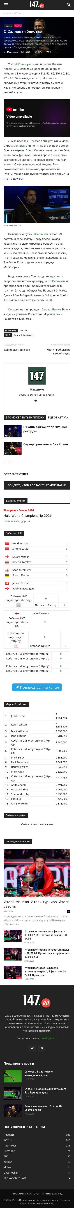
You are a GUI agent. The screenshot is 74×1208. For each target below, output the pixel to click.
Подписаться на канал (39, 687)
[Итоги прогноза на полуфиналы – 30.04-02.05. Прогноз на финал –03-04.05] (13, 936)
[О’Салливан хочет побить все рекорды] (13, 431)
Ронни (22, 64)
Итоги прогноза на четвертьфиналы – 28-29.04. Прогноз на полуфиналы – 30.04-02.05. (47, 953)
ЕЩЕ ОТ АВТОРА (58, 417)
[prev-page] (6, 462)
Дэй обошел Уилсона (17, 349)
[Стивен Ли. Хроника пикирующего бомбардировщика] (13, 1093)
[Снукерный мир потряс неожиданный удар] (13, 1076)
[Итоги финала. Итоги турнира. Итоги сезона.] (37, 873)
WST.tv (17, 13)
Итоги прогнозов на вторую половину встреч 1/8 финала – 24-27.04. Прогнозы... (45, 971)
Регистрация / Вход (52, 1193)
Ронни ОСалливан (23, 335)
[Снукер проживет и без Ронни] (13, 448)
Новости (6, 13)
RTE (6, 453)
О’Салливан (18, 145)
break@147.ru (49, 1038)
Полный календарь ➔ (17, 521)
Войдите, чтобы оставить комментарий (37, 485)
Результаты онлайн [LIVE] (25, 1193)
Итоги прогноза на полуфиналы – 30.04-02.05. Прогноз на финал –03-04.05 (46, 935)
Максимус (12, 52)
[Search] (69, 5)
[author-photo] (37, 384)
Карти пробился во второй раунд (58, 351)
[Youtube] (41, 1048)
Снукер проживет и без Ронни (45, 444)
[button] (6, 5)
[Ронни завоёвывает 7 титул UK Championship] (13, 1110)
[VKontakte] (37, 401)
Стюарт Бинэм (51, 309)
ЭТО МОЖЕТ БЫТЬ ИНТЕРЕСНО (25, 417)
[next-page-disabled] (11, 462)
